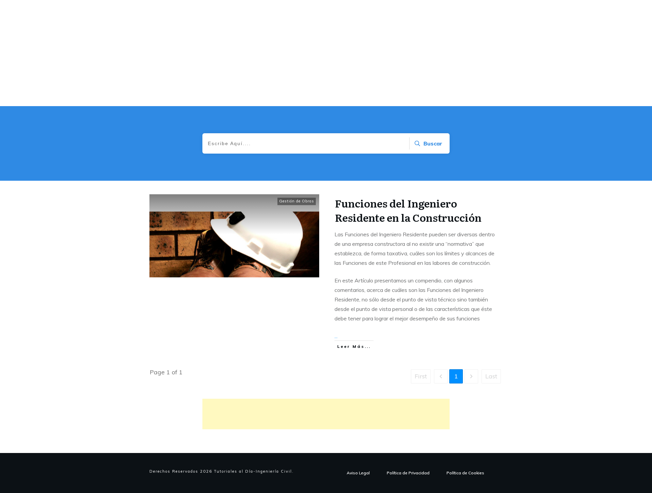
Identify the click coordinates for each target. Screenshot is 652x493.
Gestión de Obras (296, 201)
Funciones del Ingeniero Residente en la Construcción (408, 210)
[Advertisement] (326, 414)
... (336, 336)
